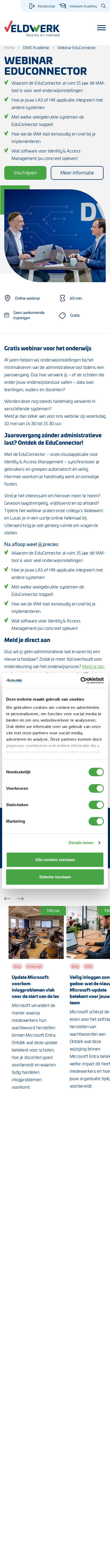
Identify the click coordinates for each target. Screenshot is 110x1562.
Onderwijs (34, 966)
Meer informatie (77, 172)
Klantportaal (46, 6)
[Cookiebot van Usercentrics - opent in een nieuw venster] (80, 680)
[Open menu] (101, 27)
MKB (88, 966)
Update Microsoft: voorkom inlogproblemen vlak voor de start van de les (35, 986)
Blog (17, 966)
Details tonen (81, 842)
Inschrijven (25, 172)
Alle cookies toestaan (55, 859)
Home (9, 47)
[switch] (96, 788)
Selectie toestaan (55, 877)
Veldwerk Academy (83, 6)
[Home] (32, 28)
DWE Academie (36, 47)
